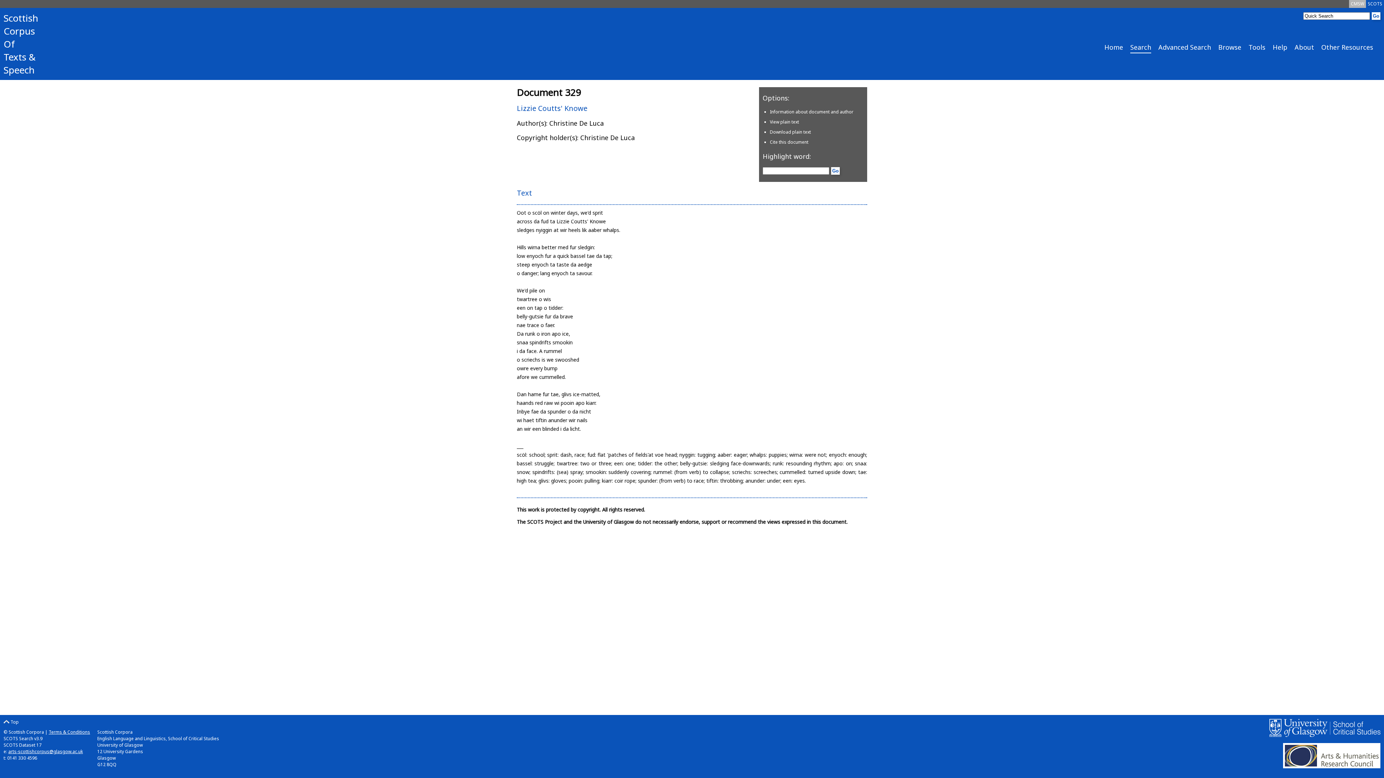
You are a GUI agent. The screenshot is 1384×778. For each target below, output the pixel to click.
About (1304, 47)
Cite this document (789, 142)
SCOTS (1375, 4)
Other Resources (1347, 47)
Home (1113, 47)
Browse (1229, 47)
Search (1140, 47)
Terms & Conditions (69, 732)
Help (1280, 47)
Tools (1256, 47)
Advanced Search (1184, 47)
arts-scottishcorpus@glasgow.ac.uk (45, 751)
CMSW (1357, 4)
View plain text (784, 122)
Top (14, 722)
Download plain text (790, 132)
